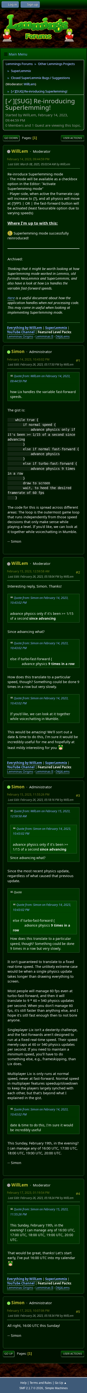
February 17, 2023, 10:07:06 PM (28, 1310)
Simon (17, 351)
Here (11, 298)
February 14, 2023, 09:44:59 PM (28, 159)
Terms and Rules (41, 1383)
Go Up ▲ (61, 1383)
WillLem (29, 84)
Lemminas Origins (20, 336)
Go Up (8, 1353)
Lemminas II (44, 336)
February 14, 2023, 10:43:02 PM (28, 359)
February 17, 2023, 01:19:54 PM (28, 1192)
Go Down (11, 138)
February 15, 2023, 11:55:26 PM (28, 794)
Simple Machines (56, 1388)
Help (23, 1383)
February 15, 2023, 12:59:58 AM (28, 571)
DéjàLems (63, 336)
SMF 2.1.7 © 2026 (31, 1388)
